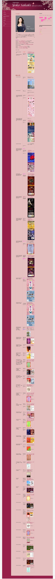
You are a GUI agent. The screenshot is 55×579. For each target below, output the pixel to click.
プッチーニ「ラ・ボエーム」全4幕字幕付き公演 (30, 121)
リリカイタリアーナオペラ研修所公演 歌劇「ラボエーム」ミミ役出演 (30, 566)
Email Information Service (6, 16)
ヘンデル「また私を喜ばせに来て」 (24, 42)
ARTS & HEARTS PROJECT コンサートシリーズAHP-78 (31, 255)
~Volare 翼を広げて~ (29, 479)
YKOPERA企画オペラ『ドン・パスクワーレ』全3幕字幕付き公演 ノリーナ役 (31, 53)
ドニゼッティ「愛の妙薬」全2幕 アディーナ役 (30, 437)
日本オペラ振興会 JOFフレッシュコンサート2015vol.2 (30, 522)
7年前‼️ (40, 29)
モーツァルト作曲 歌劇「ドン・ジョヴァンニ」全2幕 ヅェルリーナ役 (30, 345)
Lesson (4, 20)
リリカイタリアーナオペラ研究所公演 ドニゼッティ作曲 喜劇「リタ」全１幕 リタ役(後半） (30, 360)
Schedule (4, 14)
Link (4, 22)
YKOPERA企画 (29, 120)
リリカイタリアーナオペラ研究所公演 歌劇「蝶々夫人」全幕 (30, 454)
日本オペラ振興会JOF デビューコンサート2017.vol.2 (30, 385)
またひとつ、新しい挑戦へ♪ (42, 28)
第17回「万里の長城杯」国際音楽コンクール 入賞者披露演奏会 (30, 537)
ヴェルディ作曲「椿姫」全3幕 (30, 404)
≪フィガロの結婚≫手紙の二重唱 (28, 44)
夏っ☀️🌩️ (40, 32)
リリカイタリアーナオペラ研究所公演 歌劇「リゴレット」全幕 (30, 530)
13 (45, 18)
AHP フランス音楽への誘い (30, 544)
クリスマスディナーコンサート (30, 375)
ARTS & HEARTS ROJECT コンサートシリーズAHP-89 (31, 174)
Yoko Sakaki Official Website (27, 576)
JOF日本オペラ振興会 (29, 427)
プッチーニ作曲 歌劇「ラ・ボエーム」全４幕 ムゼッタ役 (30, 337)
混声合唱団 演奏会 (29, 470)
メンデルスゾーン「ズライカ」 (23, 46)
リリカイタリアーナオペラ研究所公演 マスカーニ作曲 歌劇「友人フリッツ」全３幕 (30, 420)
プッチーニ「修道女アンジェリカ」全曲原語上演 (31, 197)
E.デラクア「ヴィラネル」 (22, 43)
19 (43, 19)
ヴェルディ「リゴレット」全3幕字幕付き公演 (31, 219)
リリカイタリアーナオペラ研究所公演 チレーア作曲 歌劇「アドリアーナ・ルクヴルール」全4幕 (30, 394)
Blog (4, 25)
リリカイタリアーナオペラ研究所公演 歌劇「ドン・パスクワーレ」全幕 (30, 495)
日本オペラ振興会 (29, 478)
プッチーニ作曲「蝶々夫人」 (30, 278)
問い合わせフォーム (19, 360)
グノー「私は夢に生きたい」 (23, 40)
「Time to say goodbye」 (21, 41)
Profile (4, 12)
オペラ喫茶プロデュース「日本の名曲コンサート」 (30, 462)
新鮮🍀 (40, 31)
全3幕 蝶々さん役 (30, 279)
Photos (4, 18)
